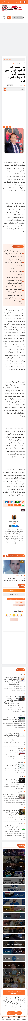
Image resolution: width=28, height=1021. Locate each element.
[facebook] (18, 526)
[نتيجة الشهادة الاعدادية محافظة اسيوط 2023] (22, 753)
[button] (20, 502)
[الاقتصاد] (14, 909)
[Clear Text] (5, 89)
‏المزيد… (14, 619)
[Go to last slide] (7, 556)
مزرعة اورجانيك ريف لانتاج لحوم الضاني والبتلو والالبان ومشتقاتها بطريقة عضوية (11, 796)
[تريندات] (14, 930)
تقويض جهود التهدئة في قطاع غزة (10, 2)
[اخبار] (14, 866)
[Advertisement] (14, 39)
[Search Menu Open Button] (9, 17)
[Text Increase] (10, 127)
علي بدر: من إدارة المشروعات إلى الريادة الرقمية (15, 271)
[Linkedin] (6, 502)
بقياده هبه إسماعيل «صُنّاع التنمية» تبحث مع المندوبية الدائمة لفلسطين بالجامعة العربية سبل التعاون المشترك (13, 282)
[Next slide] (4, 556)
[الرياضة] (14, 902)
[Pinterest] (9, 502)
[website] (10, 526)
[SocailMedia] (14, 852)
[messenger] (15, 526)
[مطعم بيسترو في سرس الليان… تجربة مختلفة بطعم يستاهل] (22, 780)
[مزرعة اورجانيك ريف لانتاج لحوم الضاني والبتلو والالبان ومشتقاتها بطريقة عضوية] (22, 796)
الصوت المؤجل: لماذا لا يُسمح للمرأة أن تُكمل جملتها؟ (13, 290)
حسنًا (19, 1013)
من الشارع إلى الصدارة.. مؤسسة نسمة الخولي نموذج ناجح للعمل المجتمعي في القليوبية (13, 299)
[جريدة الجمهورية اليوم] (14, 8)
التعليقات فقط (19, 602)
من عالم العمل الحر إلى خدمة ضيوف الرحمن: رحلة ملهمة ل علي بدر (13, 262)
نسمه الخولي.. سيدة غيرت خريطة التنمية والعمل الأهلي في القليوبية (11, 812)
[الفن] (14, 916)
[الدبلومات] (14, 923)
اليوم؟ (4, 16)
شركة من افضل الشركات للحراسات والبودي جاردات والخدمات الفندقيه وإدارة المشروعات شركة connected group (11, 681)
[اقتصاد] (14, 881)
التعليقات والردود (19, 605)
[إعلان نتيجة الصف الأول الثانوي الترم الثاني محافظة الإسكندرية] (22, 719)
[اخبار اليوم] (14, 873)
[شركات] (14, 972)
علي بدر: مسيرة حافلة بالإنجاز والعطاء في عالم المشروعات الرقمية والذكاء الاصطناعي (13, 253)
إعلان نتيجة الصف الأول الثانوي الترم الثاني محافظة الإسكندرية (11, 719)
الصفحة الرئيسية (21, 63)
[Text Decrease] (4, 127)
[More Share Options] (9, 505)
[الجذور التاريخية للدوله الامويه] (22, 766)
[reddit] (20, 505)
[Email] (17, 505)
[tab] (14, 590)
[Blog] (15, 505)
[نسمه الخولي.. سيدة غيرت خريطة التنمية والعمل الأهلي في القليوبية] (22, 812)
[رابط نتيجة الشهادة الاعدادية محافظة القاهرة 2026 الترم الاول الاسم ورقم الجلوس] (22, 735)
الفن (14, 63)
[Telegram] (12, 502)
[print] (12, 505)
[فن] (14, 979)
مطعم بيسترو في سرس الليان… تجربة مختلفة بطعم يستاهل (12, 780)
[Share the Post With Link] (23, 502)
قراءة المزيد (17, 1008)
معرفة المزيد (11, 1013)
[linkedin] (13, 526)
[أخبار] (14, 859)
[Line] (23, 505)
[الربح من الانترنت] (14, 895)
